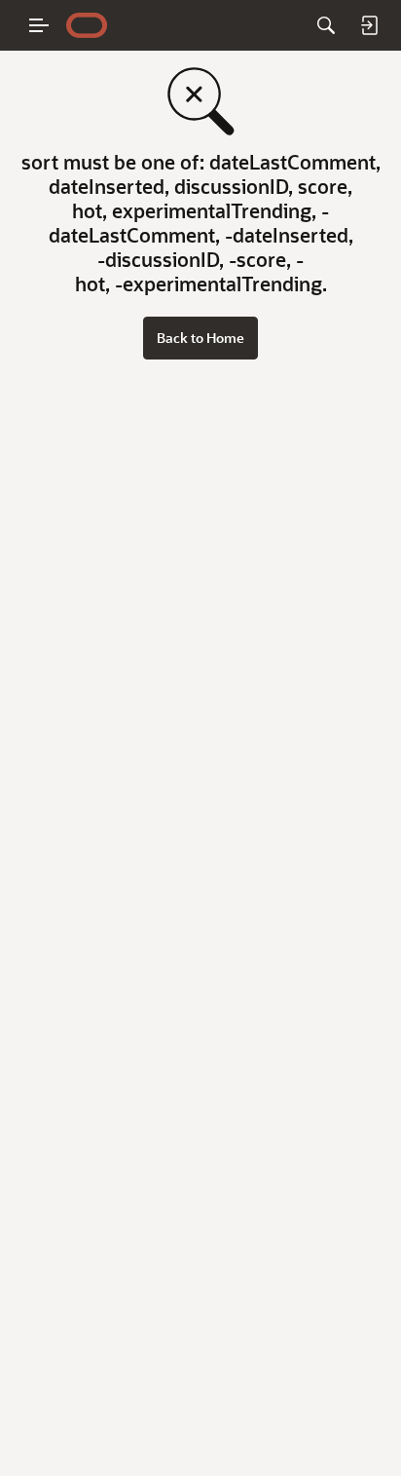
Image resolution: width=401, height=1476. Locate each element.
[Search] (326, 25)
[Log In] (368, 25)
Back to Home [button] (200, 337)
